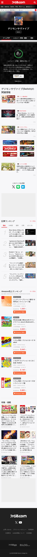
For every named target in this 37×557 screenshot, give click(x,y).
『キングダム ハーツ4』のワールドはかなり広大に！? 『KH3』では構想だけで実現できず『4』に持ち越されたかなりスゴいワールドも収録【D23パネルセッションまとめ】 (9, 445)
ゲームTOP (6, 38)
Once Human (22, 111)
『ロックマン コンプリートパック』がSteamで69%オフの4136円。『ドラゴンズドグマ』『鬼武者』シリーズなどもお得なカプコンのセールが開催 (17, 277)
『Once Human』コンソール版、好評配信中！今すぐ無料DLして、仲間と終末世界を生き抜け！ (26, 116)
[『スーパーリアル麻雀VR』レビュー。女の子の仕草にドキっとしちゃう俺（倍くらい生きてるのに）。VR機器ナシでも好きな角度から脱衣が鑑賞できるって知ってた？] (30, 265)
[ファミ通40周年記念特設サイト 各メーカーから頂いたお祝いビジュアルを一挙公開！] (8, 99)
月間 (23, 225)
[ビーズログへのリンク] (25, 545)
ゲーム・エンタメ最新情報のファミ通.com (12, 10)
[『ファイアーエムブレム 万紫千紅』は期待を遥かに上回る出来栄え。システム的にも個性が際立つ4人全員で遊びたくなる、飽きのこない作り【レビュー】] (9, 460)
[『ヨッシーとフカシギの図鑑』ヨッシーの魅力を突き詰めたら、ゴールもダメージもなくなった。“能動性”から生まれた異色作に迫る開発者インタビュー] (9, 409)
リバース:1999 (23, 164)
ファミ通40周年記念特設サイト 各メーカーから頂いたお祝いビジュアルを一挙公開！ (26, 100)
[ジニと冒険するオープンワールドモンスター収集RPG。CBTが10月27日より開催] (8, 130)
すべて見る (33, 221)
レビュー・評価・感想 (20, 38)
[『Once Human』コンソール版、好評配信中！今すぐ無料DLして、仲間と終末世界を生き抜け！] (8, 113)
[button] (18, 81)
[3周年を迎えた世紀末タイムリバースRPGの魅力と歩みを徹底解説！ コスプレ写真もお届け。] (8, 166)
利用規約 (31, 529)
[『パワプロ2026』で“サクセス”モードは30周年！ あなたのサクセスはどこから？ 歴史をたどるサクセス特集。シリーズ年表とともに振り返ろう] (28, 460)
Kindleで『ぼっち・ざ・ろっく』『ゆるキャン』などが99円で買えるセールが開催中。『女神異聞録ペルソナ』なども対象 (16, 255)
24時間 (11, 225)
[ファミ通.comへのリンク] (18, 2)
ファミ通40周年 (23, 96)
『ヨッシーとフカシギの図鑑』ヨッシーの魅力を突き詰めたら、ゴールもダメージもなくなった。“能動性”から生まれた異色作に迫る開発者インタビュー (8, 420)
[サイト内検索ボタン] (34, 2)
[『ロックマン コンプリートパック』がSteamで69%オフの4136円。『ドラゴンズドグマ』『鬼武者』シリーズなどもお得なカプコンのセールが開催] (30, 276)
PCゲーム (22, 7)
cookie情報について (18, 533)
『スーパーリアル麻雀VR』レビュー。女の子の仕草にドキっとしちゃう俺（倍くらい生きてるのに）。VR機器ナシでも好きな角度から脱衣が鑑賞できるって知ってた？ (17, 266)
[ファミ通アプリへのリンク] (13, 545)
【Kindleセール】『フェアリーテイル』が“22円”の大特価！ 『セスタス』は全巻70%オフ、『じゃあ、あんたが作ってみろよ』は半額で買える (27, 445)
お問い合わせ (7, 529)
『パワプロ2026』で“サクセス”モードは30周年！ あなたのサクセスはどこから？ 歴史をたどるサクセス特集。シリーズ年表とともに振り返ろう (28, 470)
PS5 (16, 7)
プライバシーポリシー (19, 529)
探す (21, 76)
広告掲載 (29, 533)
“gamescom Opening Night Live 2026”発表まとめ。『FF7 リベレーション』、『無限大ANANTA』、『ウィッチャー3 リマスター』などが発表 (16, 244)
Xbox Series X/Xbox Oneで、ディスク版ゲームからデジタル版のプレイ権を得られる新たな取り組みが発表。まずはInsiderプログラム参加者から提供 (16, 233)
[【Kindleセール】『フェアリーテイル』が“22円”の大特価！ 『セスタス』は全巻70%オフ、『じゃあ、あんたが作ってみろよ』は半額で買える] (28, 434)
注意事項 (8, 533)
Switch (12, 7)
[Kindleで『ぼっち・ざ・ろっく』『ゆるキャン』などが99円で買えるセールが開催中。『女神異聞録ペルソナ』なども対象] (30, 254)
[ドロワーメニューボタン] (2, 2)
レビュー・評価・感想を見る (18, 61)
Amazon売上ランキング (11, 291)
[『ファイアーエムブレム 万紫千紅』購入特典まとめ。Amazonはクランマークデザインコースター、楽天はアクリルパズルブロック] (28, 409)
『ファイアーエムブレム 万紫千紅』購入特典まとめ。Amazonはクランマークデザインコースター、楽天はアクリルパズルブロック (27, 419)
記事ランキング (8, 221)
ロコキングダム (23, 127)
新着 (2, 7)
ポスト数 (30, 225)
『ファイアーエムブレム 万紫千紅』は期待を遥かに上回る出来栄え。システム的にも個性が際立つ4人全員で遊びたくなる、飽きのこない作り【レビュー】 (9, 470)
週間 (17, 225)
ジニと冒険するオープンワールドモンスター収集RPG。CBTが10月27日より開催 (26, 131)
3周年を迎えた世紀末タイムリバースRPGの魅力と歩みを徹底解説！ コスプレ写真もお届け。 (26, 169)
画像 (32, 38)
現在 (4, 225)
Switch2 (7, 7)
